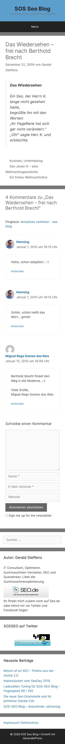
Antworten (17, 271)
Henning (22, 242)
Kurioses (16, 161)
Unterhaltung (33, 161)
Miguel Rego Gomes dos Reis (27, 356)
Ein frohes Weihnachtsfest (28, 177)
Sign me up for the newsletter (30, 515)
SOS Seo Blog (32, 8)
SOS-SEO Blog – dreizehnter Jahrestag (32, 706)
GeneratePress (32, 738)
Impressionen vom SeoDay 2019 (27, 681)
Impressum (12, 722)
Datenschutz (29, 722)
